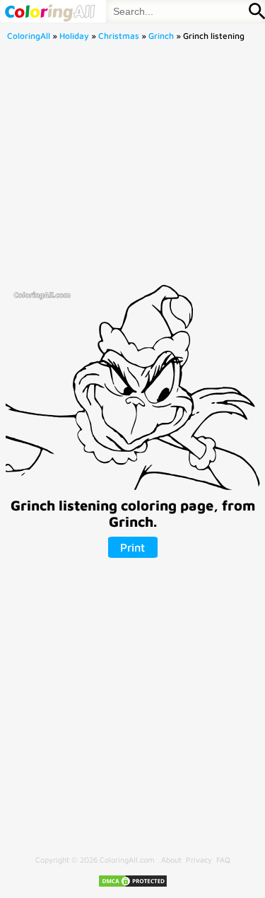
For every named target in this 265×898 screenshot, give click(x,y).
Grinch (161, 35)
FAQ (223, 859)
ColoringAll (28, 35)
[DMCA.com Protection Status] (133, 885)
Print (132, 547)
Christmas (118, 35)
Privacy (199, 859)
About (171, 859)
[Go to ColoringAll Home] (49, 11)
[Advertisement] (132, 167)
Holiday (74, 35)
